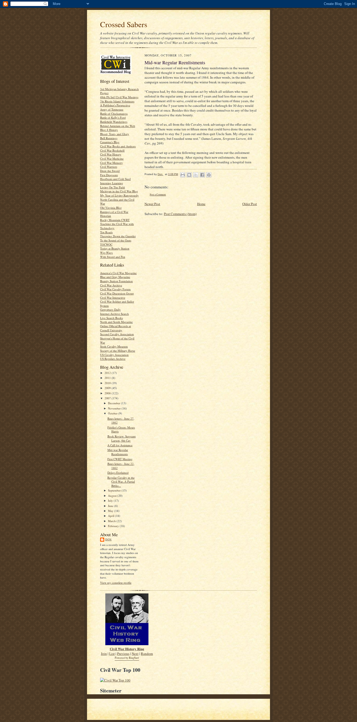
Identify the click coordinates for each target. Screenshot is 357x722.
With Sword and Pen (112, 257)
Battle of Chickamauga (114, 113)
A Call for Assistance (120, 445)
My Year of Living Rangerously (119, 195)
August (112, 496)
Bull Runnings (108, 138)
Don (108, 539)
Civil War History (110, 154)
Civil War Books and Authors (118, 146)
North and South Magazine (116, 322)
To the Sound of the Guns (115, 240)
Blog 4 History (109, 130)
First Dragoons (109, 175)
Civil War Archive (111, 285)
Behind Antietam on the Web (117, 126)
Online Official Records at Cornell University (115, 328)
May (111, 511)
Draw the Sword (110, 171)
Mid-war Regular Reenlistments (117, 452)
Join (104, 653)
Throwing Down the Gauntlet (118, 236)
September (115, 490)
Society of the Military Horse (117, 351)
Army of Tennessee (111, 109)
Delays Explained (118, 473)
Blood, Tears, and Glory (114, 134)
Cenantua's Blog (109, 142)
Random (147, 653)
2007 (108, 398)
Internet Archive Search (114, 314)
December (114, 403)
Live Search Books (111, 318)
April (111, 516)
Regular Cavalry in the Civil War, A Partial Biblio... (121, 482)
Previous (123, 653)
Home (201, 203)
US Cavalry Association (114, 355)
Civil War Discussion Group (117, 293)
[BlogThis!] (189, 174)
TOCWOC (106, 244)
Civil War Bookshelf (112, 150)
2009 (108, 388)
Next (135, 653)
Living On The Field (112, 187)
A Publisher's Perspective (115, 105)
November (115, 408)
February (114, 526)
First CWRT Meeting (120, 459)
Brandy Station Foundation (116, 281)
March (112, 521)
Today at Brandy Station (114, 248)
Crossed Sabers (123, 24)
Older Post (249, 203)
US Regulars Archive (112, 359)
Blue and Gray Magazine (115, 277)
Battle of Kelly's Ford (113, 117)
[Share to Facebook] (202, 174)
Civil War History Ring (127, 648)
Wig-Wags (106, 253)
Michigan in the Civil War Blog (119, 191)
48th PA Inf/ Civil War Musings (119, 97)
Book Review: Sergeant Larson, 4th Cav (121, 438)
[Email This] (182, 174)
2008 (108, 393)
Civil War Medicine (112, 158)
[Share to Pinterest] (208, 174)
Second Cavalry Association (117, 334)
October (113, 413)
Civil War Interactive (112, 297)
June (111, 506)
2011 (108, 378)
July (111, 500)
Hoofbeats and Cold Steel (115, 179)
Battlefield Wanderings (113, 122)
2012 (108, 373)
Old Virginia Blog (111, 208)
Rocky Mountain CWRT (115, 220)
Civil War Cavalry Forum (115, 289)
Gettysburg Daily (110, 309)
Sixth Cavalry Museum (114, 346)
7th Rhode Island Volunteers (117, 101)
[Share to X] (195, 174)
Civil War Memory (111, 163)
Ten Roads (106, 232)
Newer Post (152, 203)
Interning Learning (111, 183)
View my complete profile (115, 583)
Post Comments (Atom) (180, 213)
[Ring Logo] (126, 644)
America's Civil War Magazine (118, 273)
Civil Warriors (108, 167)
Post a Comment (158, 194)
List (112, 653)
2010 (108, 383)
